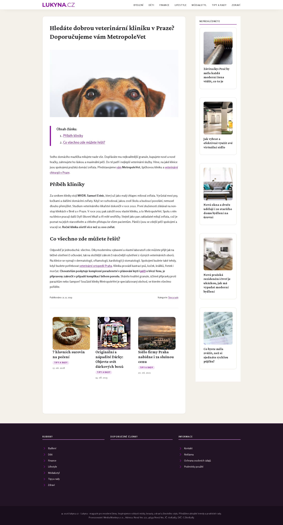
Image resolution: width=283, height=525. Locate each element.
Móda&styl (199, 5)
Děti (151, 5)
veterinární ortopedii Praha (95, 265)
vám (119, 167)
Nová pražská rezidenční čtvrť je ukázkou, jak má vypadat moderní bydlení (217, 283)
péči (143, 271)
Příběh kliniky (73, 136)
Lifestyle (181, 5)
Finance (164, 5)
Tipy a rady (219, 5)
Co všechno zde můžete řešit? (84, 142)
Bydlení (138, 5)
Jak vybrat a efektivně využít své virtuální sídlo (218, 143)
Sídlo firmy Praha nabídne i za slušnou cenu (156, 357)
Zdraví (236, 5)
